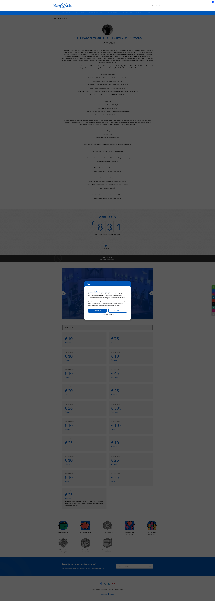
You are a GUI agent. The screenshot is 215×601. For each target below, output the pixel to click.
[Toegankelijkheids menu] (213, 2)
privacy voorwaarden (93, 298)
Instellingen (118, 310)
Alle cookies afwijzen (108, 314)
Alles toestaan (97, 310)
